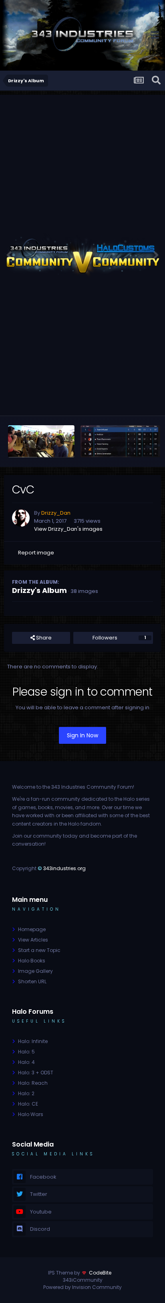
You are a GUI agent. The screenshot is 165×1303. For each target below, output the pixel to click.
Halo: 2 (26, 1093)
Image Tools (130, 401)
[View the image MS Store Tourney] (41, 441)
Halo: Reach (33, 1083)
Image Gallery (35, 971)
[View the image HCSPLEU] (120, 441)
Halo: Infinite (33, 1041)
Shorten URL (32, 981)
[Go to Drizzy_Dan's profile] (21, 518)
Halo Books (31, 960)
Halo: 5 (26, 1051)
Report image (36, 552)
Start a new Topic (39, 950)
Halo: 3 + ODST (35, 1072)
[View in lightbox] (82, 255)
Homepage (32, 929)
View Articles (33, 939)
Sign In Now (82, 735)
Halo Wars (30, 1114)
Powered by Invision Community (82, 1287)
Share (43, 637)
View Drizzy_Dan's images (68, 529)
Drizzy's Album (39, 590)
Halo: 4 (26, 1062)
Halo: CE (28, 1103)
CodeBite (100, 1272)
